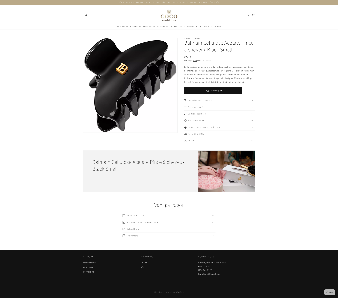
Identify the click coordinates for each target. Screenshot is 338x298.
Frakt (195, 60)
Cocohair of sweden (165, 292)
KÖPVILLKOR (88, 272)
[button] (86, 15)
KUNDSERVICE (89, 267)
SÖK (142, 267)
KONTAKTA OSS (89, 262)
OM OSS (144, 262)
